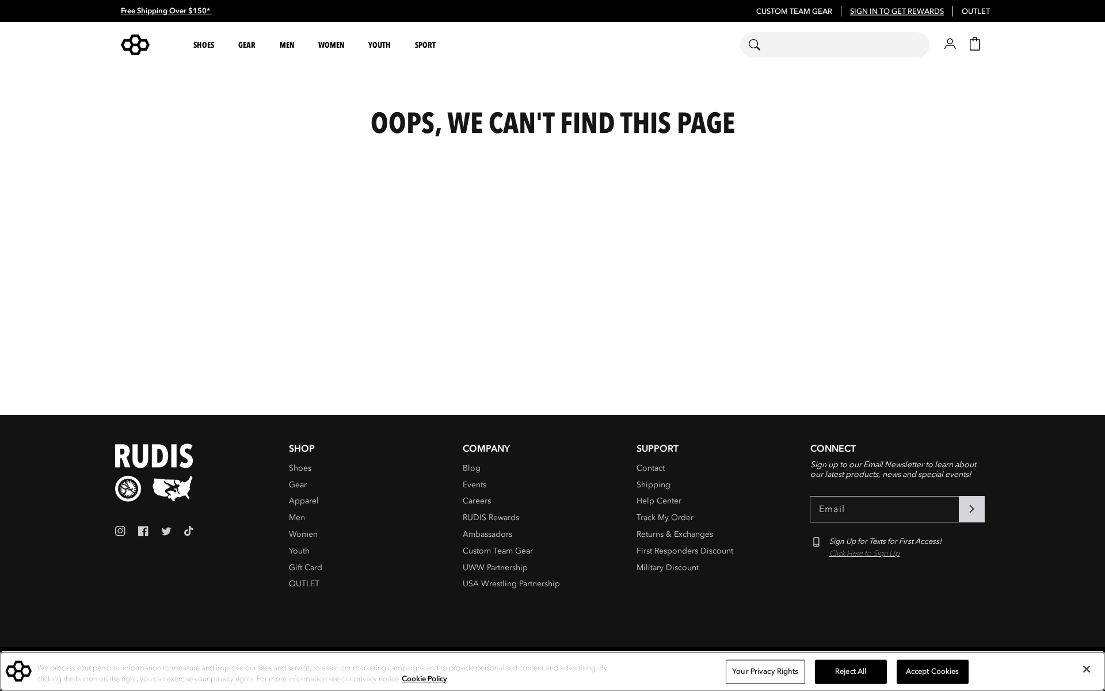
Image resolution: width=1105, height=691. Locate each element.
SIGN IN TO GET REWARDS (897, 11)
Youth (299, 550)
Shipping (653, 484)
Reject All (850, 671)
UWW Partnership (495, 567)
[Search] (762, 45)
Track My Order (665, 517)
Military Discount (668, 567)
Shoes (300, 468)
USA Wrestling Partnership (511, 583)
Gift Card (305, 567)
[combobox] (834, 45)
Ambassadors (487, 534)
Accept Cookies (932, 671)
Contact (651, 468)
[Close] (1086, 669)
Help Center (659, 500)
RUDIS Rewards (491, 517)
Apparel (304, 500)
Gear (298, 484)
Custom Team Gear (498, 550)
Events (474, 484)
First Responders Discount (685, 550)
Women (303, 534)
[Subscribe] (971, 509)
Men (297, 517)
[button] (205, 45)
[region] (552, 671)
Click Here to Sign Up (864, 553)
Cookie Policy (424, 679)
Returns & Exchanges (675, 534)
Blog (472, 468)
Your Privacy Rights (765, 671)
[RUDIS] (149, 45)
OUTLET (976, 11)
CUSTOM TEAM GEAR (794, 11)
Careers (477, 500)
